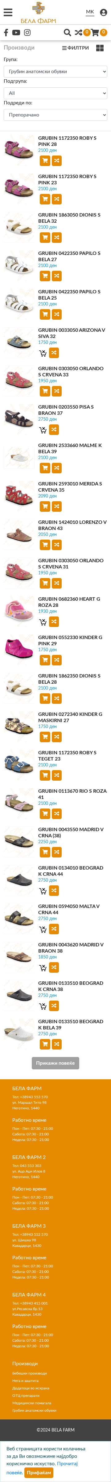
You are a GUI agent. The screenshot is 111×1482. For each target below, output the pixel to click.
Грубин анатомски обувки (34, 1410)
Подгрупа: (15, 81)
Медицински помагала (31, 1403)
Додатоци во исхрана (30, 1388)
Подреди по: (18, 102)
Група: (11, 59)
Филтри (78, 48)
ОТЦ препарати (25, 1395)
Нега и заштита (25, 1381)
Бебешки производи (29, 1373)
